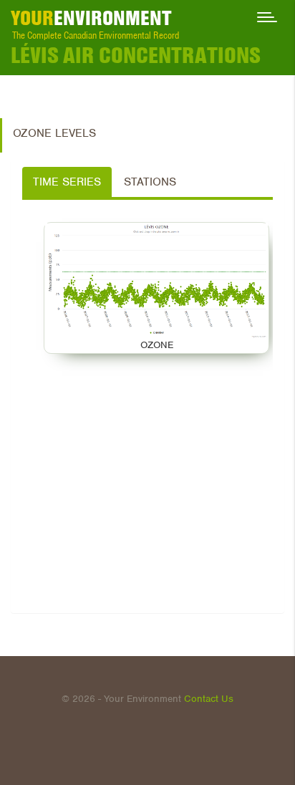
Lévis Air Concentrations (136, 55)
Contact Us (208, 699)
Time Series (67, 182)
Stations (150, 182)
